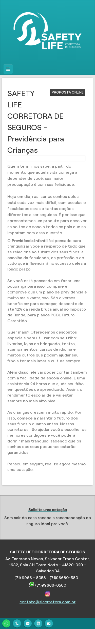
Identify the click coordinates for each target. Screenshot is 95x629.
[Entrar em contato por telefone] (17, 623)
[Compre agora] (49, 622)
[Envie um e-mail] (28, 622)
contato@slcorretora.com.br (47, 602)
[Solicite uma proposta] (38, 622)
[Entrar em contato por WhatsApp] (6, 622)
